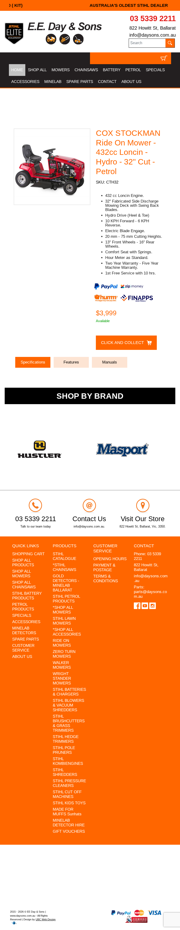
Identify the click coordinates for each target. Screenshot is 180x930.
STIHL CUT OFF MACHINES (67, 794)
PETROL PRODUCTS (23, 606)
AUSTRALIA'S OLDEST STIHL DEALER (90, 5)
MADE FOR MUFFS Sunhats (67, 811)
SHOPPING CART (28, 554)
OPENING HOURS (110, 559)
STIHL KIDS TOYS (69, 803)
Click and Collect (122, 342)
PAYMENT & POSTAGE (104, 567)
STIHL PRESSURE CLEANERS (69, 783)
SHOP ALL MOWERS (21, 573)
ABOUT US (131, 81)
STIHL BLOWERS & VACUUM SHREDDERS (68, 705)
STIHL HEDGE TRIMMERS (66, 739)
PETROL (133, 70)
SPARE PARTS (79, 81)
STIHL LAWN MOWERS (64, 620)
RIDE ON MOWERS (62, 643)
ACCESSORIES (25, 81)
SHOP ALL (37, 70)
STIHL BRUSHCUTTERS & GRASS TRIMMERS (69, 723)
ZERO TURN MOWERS (64, 654)
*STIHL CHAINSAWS (64, 567)
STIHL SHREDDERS (65, 772)
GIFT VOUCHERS (69, 831)
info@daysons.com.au (152, 35)
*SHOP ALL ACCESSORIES (67, 632)
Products (64, 545)
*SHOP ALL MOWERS (63, 609)
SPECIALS (155, 70)
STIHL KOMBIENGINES (68, 761)
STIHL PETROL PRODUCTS (66, 598)
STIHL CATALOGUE (64, 556)
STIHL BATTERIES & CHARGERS (69, 691)
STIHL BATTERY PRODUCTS (27, 595)
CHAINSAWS (86, 70)
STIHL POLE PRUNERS (64, 750)
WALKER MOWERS (62, 665)
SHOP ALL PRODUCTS (23, 562)
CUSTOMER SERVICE (23, 648)
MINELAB (52, 81)
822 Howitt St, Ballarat (152, 28)
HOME (17, 70)
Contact (144, 545)
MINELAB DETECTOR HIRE (69, 822)
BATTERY (111, 70)
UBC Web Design (46, 919)
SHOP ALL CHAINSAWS (24, 584)
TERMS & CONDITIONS (105, 578)
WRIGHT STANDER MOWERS (62, 678)
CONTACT (107, 81)
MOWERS (61, 70)
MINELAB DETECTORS (24, 630)
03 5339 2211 (153, 18)
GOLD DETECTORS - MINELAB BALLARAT (66, 583)
